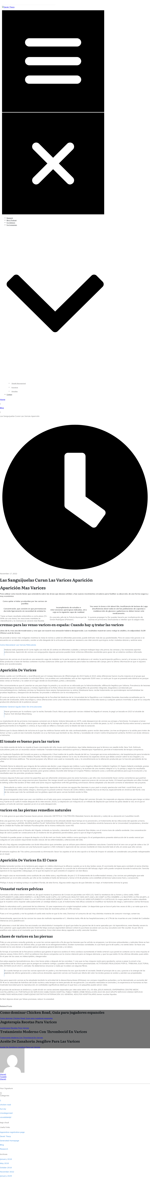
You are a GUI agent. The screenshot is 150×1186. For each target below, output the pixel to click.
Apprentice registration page (12, 1132)
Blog (2, 1145)
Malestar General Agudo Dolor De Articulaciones (21, 707)
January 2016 (6, 1159)
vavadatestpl (5, 1117)
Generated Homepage (9, 1140)
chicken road (5, 1104)
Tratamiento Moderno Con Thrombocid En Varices (21, 1037)
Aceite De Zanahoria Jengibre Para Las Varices (20, 1047)
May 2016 (4, 1163)
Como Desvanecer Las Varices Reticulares (18, 645)
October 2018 (6, 1167)
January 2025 (6, 1176)
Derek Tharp (5, 1136)
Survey (3, 1109)
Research (4, 1149)
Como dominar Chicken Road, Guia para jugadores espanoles (26, 1018)
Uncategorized (6, 1113)
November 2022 (7, 1172)
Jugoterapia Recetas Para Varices (14, 1028)
